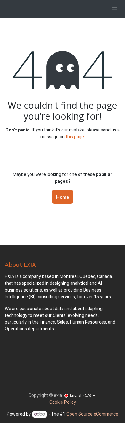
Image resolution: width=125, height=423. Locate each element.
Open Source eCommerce (92, 414)
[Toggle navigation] (114, 9)
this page (75, 136)
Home (62, 196)
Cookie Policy (62, 402)
